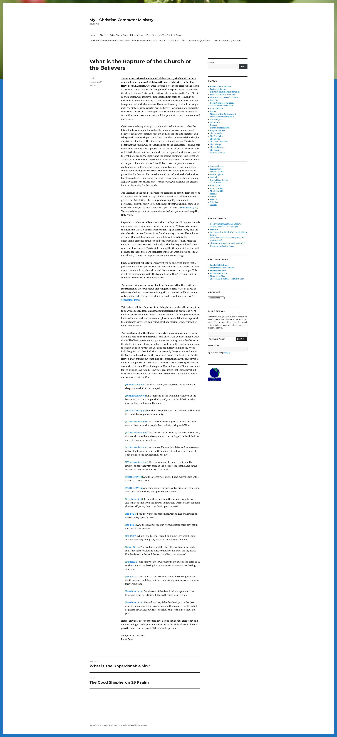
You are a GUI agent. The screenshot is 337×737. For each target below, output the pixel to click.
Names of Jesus (216, 119)
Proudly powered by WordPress (134, 725)
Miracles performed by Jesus (222, 117)
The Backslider (216, 133)
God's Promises (216, 183)
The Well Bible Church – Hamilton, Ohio (227, 279)
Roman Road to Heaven (220, 128)
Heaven (213, 111)
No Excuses (215, 122)
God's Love (214, 100)
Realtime (214, 378)
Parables (213, 125)
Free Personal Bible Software (222, 268)
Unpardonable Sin (217, 153)
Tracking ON (214, 380)
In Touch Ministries (218, 273)
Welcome (214, 229)
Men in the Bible (217, 191)
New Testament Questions (196, 40)
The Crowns (215, 139)
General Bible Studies (219, 180)
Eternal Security (216, 172)
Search (211, 63)
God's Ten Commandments (221, 106)
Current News (216, 169)
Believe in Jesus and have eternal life (225, 92)
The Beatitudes (216, 136)
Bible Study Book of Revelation (126, 35)
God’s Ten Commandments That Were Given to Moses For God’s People (127, 40)
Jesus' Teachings (217, 188)
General (213, 177)
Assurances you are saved (220, 86)
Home (93, 35)
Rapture (93, 85)
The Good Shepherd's (219, 142)
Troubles (214, 205)
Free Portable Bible (218, 270)
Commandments (217, 166)
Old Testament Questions (227, 40)
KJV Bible (173, 40)
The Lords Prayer (217, 147)
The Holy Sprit (216, 144)
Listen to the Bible (217, 276)
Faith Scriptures (217, 174)
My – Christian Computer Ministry (121, 20)
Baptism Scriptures (218, 89)
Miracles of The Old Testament (223, 114)
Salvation (214, 202)
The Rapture (215, 150)
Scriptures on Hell (217, 131)
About (103, 35)
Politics (213, 197)
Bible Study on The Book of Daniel (164, 35)
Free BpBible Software (219, 265)
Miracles (213, 194)
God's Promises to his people (222, 103)
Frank (92, 78)
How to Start (215, 185)
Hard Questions (216, 108)
